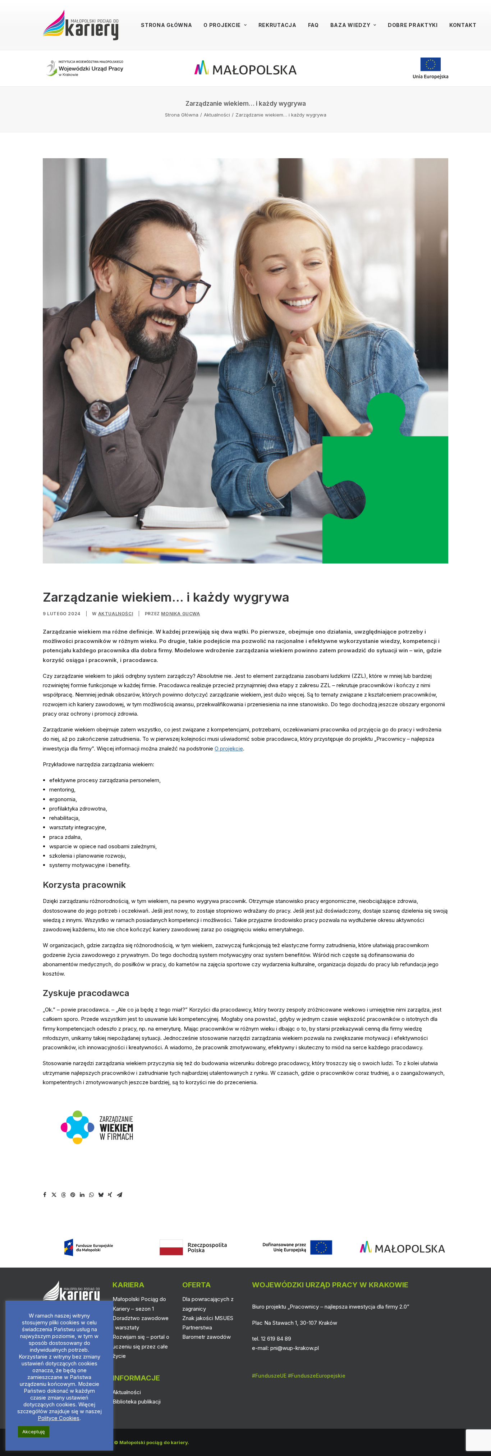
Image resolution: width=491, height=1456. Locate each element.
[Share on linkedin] (82, 1195)
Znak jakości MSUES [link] (207, 1318)
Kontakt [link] (463, 25)
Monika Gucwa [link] (180, 613)
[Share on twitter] (54, 1195)
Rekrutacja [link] (277, 25)
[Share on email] (119, 1195)
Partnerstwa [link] (197, 1327)
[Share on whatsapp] (91, 1195)
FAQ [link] (313, 25)
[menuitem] (166, 25)
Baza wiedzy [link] (350, 25)
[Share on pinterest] (72, 1195)
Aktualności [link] (217, 115)
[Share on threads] (63, 1195)
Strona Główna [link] (166, 25)
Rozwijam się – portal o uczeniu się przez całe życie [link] (141, 1346)
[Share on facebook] (44, 1195)
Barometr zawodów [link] (206, 1336)
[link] (80, 25)
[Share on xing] (110, 1195)
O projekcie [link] (222, 25)
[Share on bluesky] (100, 1195)
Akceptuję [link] (33, 1431)
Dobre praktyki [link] (413, 25)
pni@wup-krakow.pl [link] (294, 1348)
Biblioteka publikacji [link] (137, 1401)
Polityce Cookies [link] (58, 1418)
